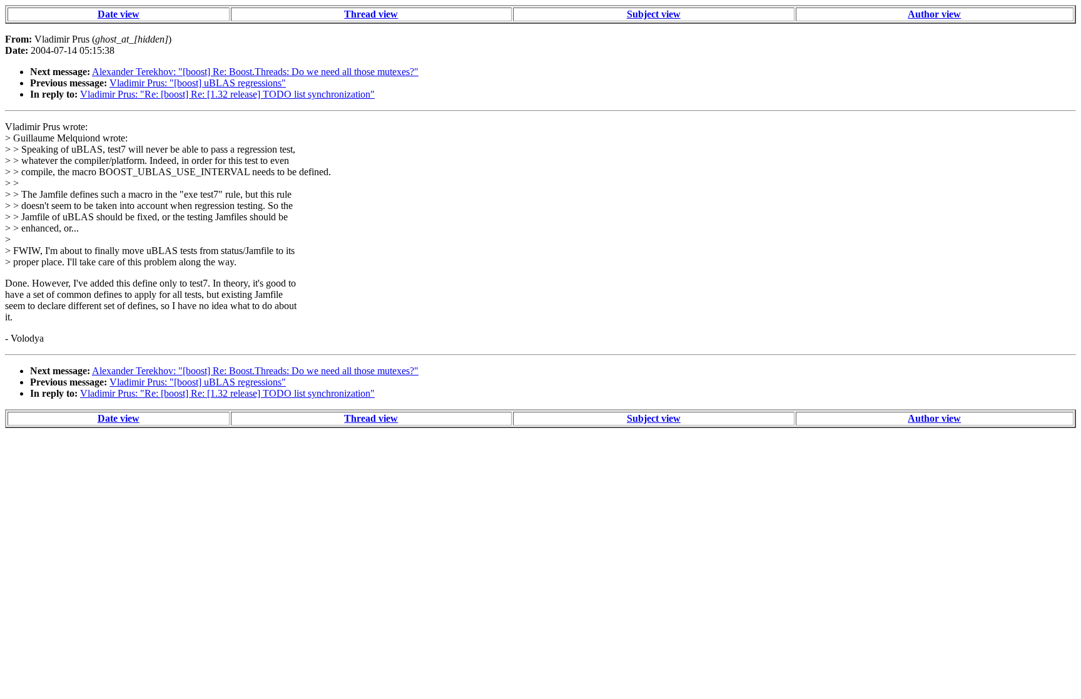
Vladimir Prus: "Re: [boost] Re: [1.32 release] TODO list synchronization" (227, 94)
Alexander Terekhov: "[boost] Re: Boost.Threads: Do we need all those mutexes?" (255, 71)
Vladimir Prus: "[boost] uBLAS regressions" (197, 83)
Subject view (654, 14)
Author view (934, 14)
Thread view (371, 14)
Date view (119, 14)
